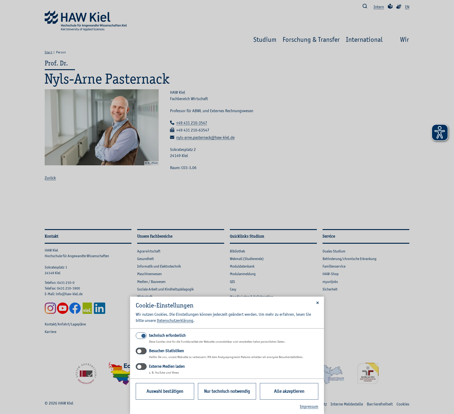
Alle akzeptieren (289, 391)
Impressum (309, 406)
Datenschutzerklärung (175, 320)
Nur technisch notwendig (227, 391)
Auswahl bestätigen (165, 391)
